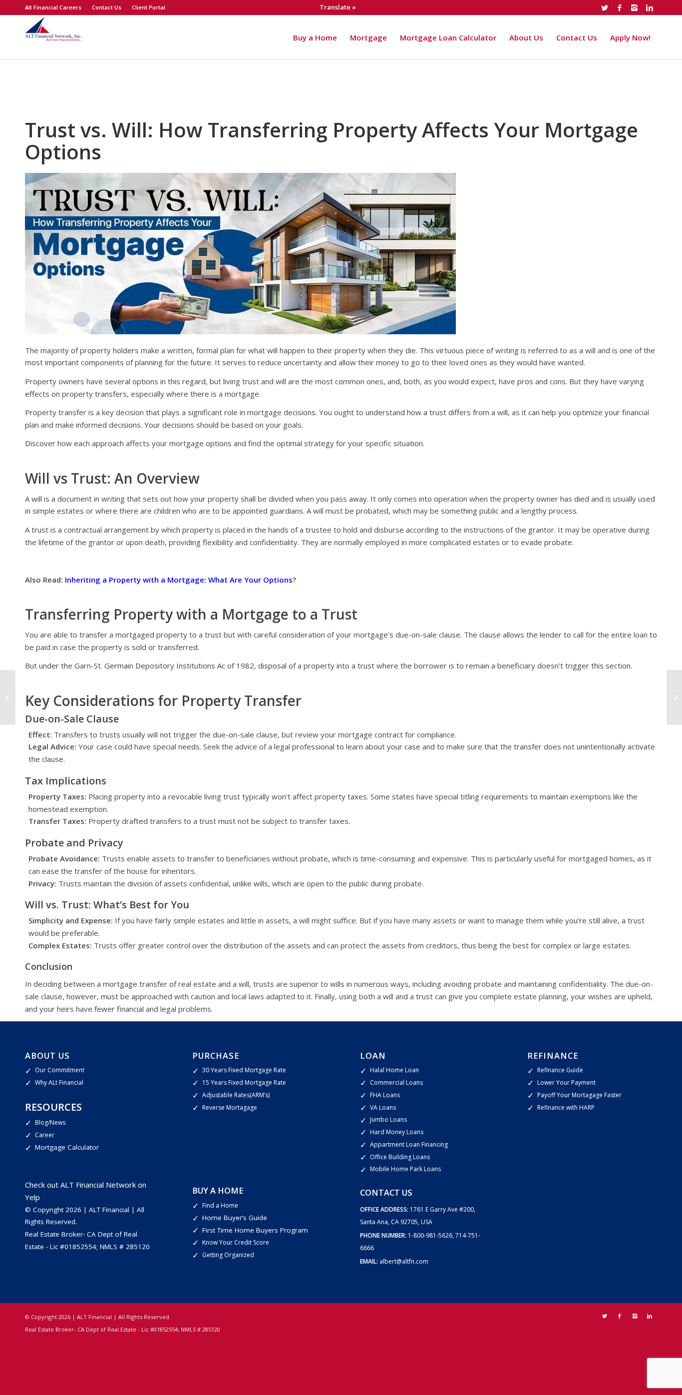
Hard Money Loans (396, 1132)
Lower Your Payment (566, 1082)
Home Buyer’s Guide (234, 1217)
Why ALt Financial (59, 1082)
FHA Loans (385, 1095)
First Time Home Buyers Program (255, 1230)
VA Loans (383, 1107)
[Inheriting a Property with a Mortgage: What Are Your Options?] (7, 697)
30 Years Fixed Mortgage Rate (244, 1070)
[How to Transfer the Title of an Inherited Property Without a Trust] (674, 697)
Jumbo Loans (388, 1119)
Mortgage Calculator (67, 1147)
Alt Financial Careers (53, 7)
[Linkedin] (649, 7)
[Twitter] (604, 7)
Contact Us (106, 7)
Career (44, 1135)
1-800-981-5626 (430, 1235)
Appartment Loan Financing (409, 1144)
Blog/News (50, 1122)
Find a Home (220, 1205)
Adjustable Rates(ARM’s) (236, 1095)
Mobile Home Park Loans (405, 1169)
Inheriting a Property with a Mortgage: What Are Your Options (179, 580)
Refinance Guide (560, 1070)
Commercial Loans (396, 1082)
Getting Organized (228, 1255)
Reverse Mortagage (229, 1107)
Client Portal (148, 7)
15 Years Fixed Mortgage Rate (244, 1082)
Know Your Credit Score (235, 1242)
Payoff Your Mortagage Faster (579, 1095)
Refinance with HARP (566, 1107)
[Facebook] (619, 7)
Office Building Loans (400, 1157)
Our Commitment (59, 1070)
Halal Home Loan (394, 1070)
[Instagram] (634, 7)
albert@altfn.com (403, 1261)
